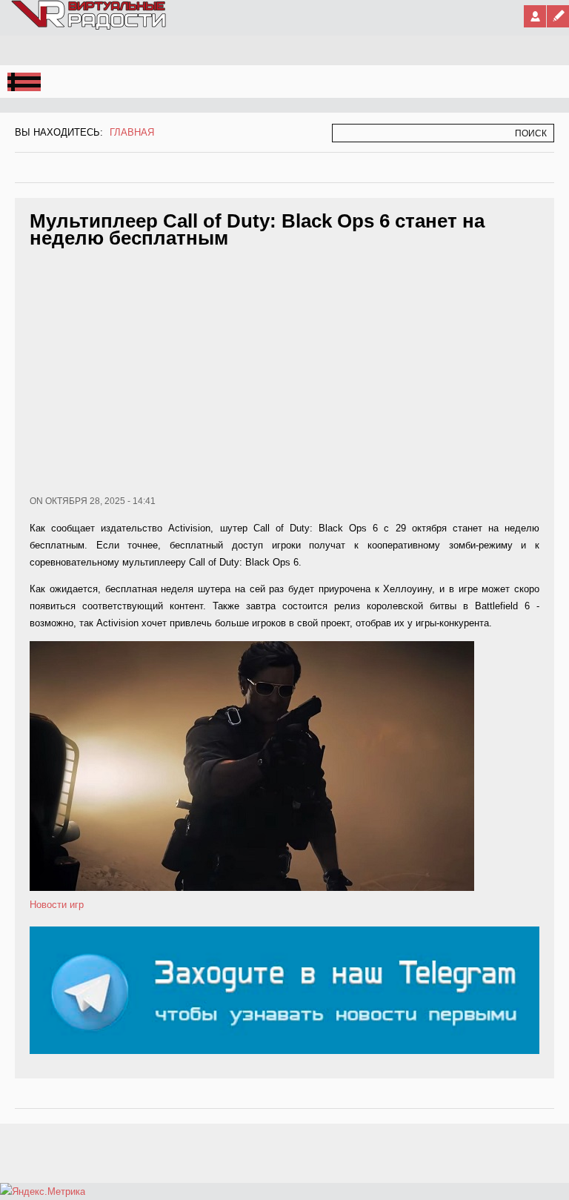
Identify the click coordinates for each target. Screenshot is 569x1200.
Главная (132, 132)
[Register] (558, 16)
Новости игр (57, 904)
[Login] (535, 16)
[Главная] (89, 26)
